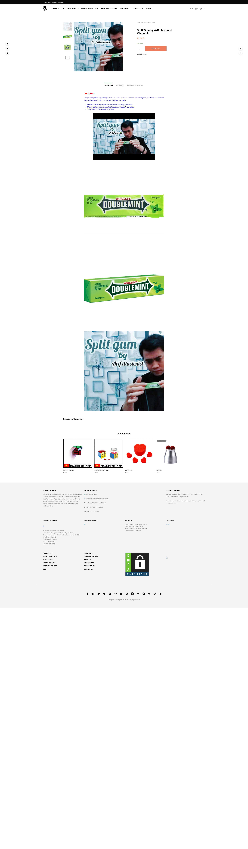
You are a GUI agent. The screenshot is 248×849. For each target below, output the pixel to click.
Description (108, 85)
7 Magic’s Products (89, 8)
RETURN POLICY (89, 566)
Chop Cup (158, 470)
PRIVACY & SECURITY (50, 556)
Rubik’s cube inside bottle (101, 470)
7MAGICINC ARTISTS (91, 556)
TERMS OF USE (48, 553)
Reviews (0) (120, 85)
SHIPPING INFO (89, 563)
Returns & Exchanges (135, 85)
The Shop (55, 8)
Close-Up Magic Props (148, 22)
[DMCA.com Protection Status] (137, 564)
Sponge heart (128, 470)
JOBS (44, 569)
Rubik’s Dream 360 (68, 470)
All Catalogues (69, 8)
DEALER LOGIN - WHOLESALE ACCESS (53, 2)
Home (138, 22)
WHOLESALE (88, 553)
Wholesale (124, 8)
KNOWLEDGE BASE (49, 563)
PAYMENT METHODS (50, 566)
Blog (148, 8)
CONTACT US (138, 8)
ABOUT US (87, 559)
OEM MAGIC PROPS (109, 8)
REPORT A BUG (48, 559)
